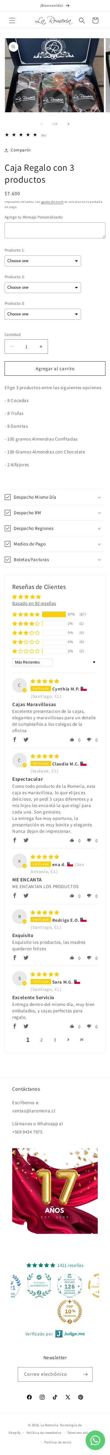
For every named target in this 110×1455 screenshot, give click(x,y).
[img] (45, 681)
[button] (12, 20)
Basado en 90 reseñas (34, 603)
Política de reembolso (44, 1433)
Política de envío (57, 1442)
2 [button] (41, 1040)
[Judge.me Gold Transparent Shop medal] (71, 1285)
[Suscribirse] (85, 1374)
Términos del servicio (84, 1433)
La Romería (50, 1425)
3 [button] (55, 1040)
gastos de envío (52, 202)
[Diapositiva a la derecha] (68, 124)
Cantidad (12, 334)
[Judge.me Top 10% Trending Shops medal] (40, 1311)
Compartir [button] (21, 150)
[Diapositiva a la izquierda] (41, 124)
